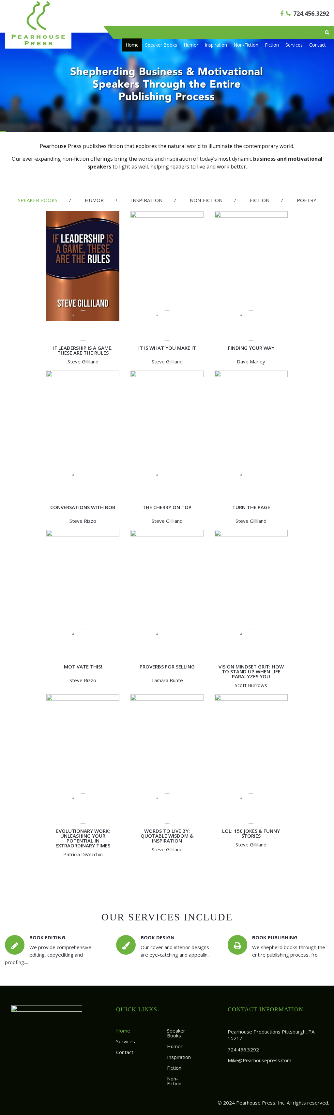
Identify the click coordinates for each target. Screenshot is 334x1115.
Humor (191, 45)
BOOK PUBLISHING (274, 937)
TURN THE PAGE (251, 507)
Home (132, 45)
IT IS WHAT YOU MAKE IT (167, 348)
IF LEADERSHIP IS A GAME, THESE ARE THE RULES (83, 350)
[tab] (37, 200)
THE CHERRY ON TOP (167, 507)
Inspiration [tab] (146, 200)
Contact (317, 45)
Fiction (272, 45)
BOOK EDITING (47, 937)
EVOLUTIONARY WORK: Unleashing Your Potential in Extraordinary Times (82, 838)
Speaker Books (161, 45)
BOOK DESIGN (158, 937)
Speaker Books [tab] (37, 200)
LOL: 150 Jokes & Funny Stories (251, 833)
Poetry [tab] (306, 200)
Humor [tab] (94, 200)
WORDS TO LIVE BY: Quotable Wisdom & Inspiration (167, 836)
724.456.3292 (311, 13)
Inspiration (216, 45)
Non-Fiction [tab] (206, 200)
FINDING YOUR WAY (251, 348)
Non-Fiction (246, 45)
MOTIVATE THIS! (83, 666)
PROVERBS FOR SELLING (167, 666)
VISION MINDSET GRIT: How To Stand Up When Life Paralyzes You (251, 671)
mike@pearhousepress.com (259, 1060)
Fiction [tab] (259, 200)
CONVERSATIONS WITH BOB (82, 507)
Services (294, 45)
